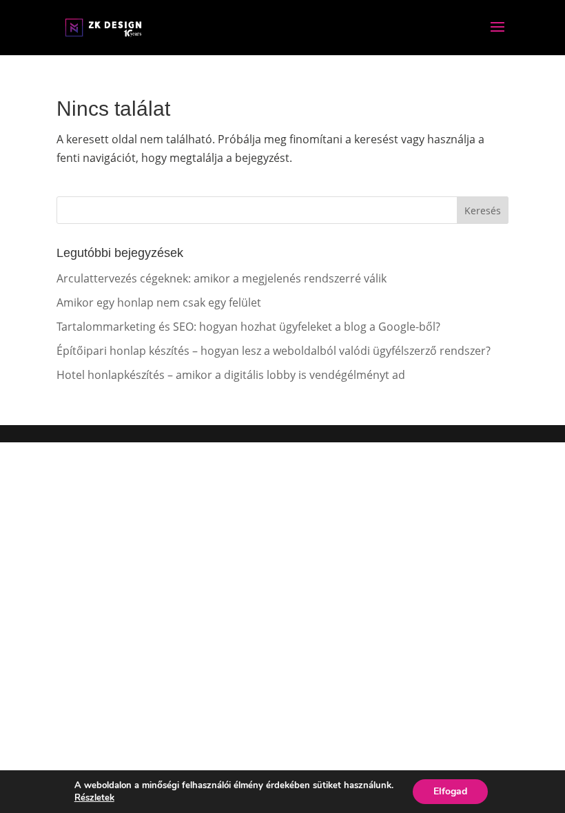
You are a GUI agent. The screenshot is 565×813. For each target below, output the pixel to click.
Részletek (94, 798)
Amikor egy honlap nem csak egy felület (158, 302)
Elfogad (450, 791)
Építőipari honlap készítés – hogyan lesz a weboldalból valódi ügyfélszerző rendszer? (273, 350)
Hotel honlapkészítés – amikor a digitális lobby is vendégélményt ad (230, 374)
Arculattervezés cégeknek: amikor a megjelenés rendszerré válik (221, 278)
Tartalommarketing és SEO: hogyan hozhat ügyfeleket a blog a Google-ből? (248, 326)
